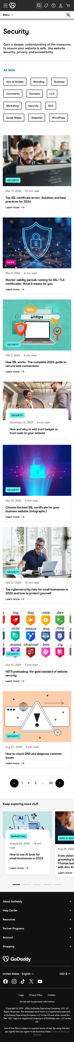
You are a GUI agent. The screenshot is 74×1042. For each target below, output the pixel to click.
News (10, 262)
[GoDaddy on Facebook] (5, 983)
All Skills (9, 70)
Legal (21, 995)
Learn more (17, 868)
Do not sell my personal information (37, 1001)
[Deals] (46, 5)
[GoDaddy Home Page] (17, 959)
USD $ (63, 973)
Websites (36, 117)
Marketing (12, 105)
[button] (16, 884)
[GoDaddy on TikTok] (22, 983)
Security (33, 105)
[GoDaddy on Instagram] (14, 983)
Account (8, 937)
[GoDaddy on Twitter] (31, 983)
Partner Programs (13, 928)
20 (50, 783)
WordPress (58, 117)
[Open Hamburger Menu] (4, 5)
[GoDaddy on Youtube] (40, 983)
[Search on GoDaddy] (68, 15)
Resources (9, 919)
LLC (52, 93)
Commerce (13, 93)
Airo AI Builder (15, 81)
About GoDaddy (12, 901)
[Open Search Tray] (39, 5)
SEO (50, 105)
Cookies (52, 995)
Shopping (8, 946)
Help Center (10, 910)
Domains (34, 93)
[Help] (53, 5)
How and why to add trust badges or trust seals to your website (34, 431)
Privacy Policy (35, 995)
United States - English (17, 973)
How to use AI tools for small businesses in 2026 (26, 856)
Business (59, 81)
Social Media (14, 117)
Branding (38, 81)
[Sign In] (60, 5)
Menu (6, 14)
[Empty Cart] (68, 5)
